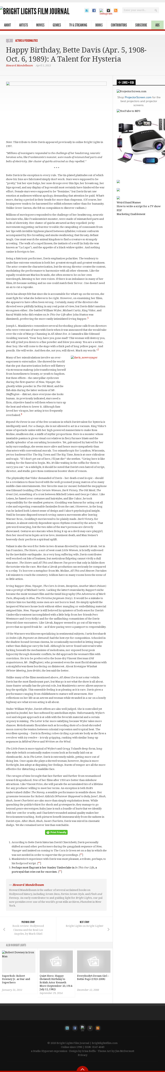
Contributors (119, 25)
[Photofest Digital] (118, 182)
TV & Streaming (78, 25)
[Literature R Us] (118, 190)
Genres (57, 25)
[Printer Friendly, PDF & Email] (56, 834)
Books (99, 25)
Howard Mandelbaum (19, 65)
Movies (40, 25)
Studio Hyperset (43, 1051)
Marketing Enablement (131, 214)
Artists (23, 25)
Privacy (82, 1055)
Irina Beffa (89, 1051)
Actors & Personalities (26, 41)
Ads (157, 25)
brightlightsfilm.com (105, 1043)
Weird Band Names (129, 202)
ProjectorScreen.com (138, 97)
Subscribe (141, 25)
